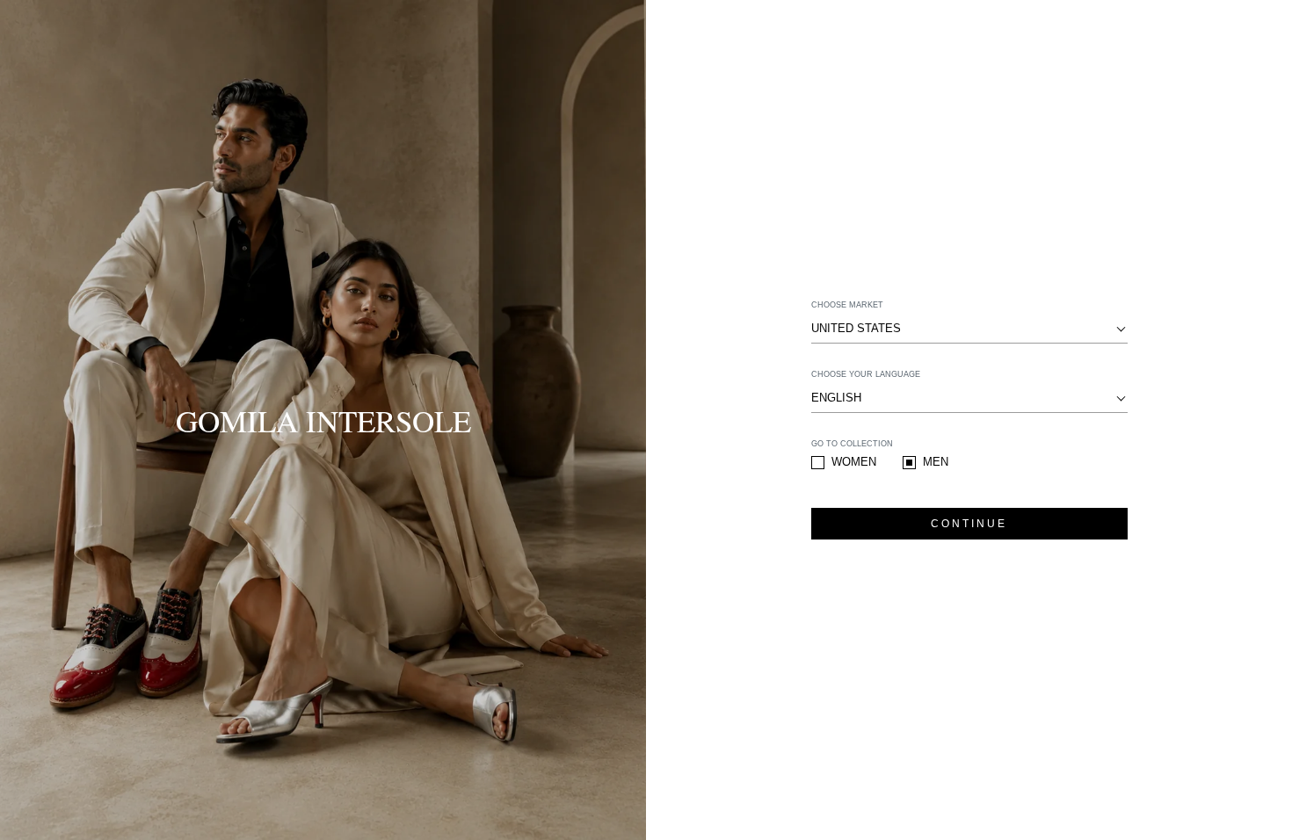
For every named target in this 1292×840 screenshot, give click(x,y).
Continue (969, 524)
